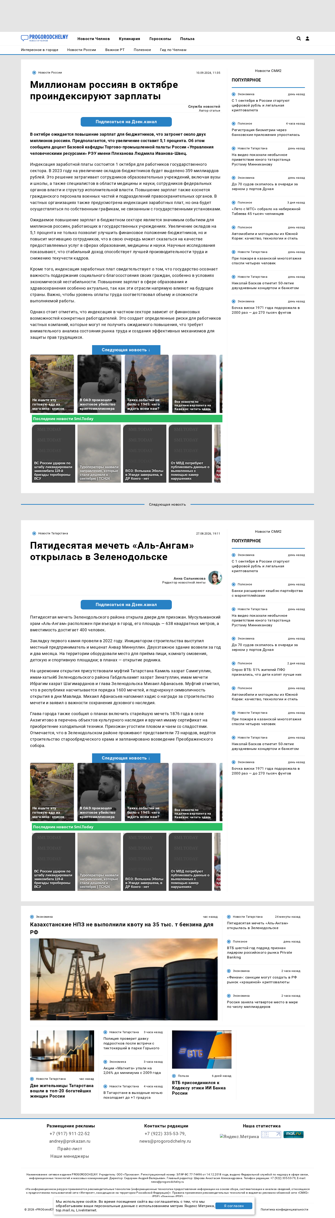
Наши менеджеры (69, 1156)
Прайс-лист (69, 1148)
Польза (183, 1076)
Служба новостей (204, 106)
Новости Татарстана (252, 148)
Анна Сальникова (190, 578)
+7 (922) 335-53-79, (165, 1133)
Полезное (245, 123)
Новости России (50, 72)
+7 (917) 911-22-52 (70, 1133)
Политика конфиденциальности (284, 1209)
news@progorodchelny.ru (165, 1141)
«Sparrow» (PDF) (172, 1196)
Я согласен (234, 1206)
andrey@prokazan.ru (69, 1141)
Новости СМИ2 (268, 71)
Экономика (246, 94)
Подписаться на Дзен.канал (126, 121)
